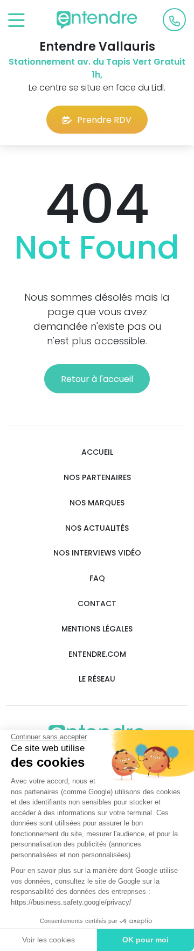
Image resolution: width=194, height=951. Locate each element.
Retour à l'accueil (97, 379)
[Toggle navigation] (16, 20)
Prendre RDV (104, 120)
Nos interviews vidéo (97, 553)
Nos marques (97, 503)
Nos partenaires (97, 477)
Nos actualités (97, 528)
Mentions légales (97, 629)
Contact (97, 603)
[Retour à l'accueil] (97, 20)
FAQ (97, 578)
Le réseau (97, 679)
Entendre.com (97, 654)
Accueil (97, 452)
